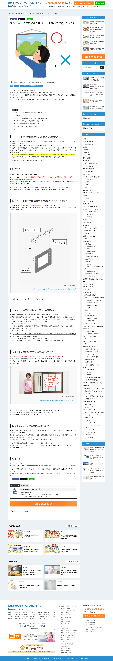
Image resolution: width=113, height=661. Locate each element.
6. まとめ (16, 129)
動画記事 (86, 220)
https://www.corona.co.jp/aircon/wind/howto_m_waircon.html (58, 400)
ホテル (85, 289)
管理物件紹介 (87, 346)
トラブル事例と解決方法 (91, 302)
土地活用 (86, 385)
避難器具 (87, 264)
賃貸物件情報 (88, 362)
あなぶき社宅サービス (67, 650)
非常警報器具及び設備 (91, 273)
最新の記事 (25, 485)
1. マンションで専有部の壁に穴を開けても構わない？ (30, 112)
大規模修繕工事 (89, 305)
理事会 (87, 184)
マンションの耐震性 (89, 163)
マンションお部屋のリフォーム (92, 365)
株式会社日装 (64, 628)
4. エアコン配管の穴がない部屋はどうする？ (27, 123)
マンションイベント (90, 313)
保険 (86, 310)
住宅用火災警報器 (88, 295)
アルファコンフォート (90, 193)
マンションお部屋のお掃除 (91, 383)
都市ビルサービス (65, 612)
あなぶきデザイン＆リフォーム (69, 630)
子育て (87, 374)
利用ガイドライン (90, 629)
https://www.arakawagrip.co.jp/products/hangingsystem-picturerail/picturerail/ (53, 289)
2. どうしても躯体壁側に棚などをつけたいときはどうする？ (32, 118)
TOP (9, 13)
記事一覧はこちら (72, 526)
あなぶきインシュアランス (68, 632)
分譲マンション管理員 (90, 324)
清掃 (84, 152)
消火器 (87, 244)
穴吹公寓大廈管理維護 (67, 644)
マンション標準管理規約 (90, 177)
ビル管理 (86, 198)
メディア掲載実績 (90, 432)
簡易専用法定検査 (90, 171)
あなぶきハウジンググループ (92, 412)
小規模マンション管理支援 (92, 300)
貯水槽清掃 (86, 158)
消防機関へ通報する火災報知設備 (94, 266)
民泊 (84, 204)
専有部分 (87, 182)
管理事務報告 (87, 144)
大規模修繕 (86, 141)
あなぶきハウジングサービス (68, 608)
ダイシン (63, 626)
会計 (86, 308)
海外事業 (86, 222)
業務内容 (86, 187)
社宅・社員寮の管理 (89, 206)
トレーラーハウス (91, 422)
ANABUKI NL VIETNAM (67, 652)
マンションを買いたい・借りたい (93, 341)
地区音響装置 (90, 251)
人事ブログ (86, 284)
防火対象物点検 (88, 169)
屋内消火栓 (88, 259)
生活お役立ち (23, 85)
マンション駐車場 (90, 211)
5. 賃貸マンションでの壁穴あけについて (26, 126)
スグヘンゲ (86, 201)
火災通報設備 (90, 271)
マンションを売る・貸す (73, 6)
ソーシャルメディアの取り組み (93, 627)
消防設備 (86, 241)
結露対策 (86, 150)
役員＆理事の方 (89, 318)
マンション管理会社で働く (91, 396)
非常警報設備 (90, 276)
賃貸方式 (87, 214)
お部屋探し (88, 331)
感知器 (88, 248)
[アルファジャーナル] (31, 625)
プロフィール (15, 485)
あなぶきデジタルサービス (68, 637)
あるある (86, 239)
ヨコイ (87, 420)
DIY (12, 85)
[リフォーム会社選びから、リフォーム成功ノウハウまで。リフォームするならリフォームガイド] (31, 648)
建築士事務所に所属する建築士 (93, 377)
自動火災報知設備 (90, 246)
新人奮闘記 (86, 399)
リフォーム (86, 166)
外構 (84, 195)
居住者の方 (88, 320)
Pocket (26, 511)
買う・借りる (86, 6)
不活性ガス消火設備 (90, 256)
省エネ (87, 372)
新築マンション (88, 236)
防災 (84, 160)
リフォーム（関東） (90, 357)
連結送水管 (88, 254)
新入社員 (86, 174)
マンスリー (86, 287)
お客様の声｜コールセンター (19, 13)
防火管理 (86, 190)
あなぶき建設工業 (65, 621)
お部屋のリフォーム (98, 6)
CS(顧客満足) (88, 434)
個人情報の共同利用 (91, 624)
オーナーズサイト (88, 409)
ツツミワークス (65, 623)
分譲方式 (87, 217)
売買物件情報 (88, 359)
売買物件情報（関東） (91, 349)
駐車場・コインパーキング (91, 209)
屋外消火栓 (88, 261)
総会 (84, 139)
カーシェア (88, 429)
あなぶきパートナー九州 (67, 635)
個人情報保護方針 (90, 622)
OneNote (87, 417)
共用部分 (87, 179)
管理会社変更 (88, 315)
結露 (84, 147)
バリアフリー (88, 369)
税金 (84, 225)
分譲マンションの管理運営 (56, 6)
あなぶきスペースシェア (91, 415)
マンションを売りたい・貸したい (93, 336)
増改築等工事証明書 (90, 380)
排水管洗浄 (88, 155)
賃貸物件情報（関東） (91, 351)
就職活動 (86, 292)
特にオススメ (87, 407)
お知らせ (16, 85)
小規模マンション (88, 228)
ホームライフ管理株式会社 (68, 610)
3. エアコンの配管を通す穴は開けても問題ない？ (28, 121)
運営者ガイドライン (91, 631)
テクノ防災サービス (66, 617)
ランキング (86, 404)
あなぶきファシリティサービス (69, 615)
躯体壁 (18, 115)
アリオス (63, 619)
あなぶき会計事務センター (68, 648)
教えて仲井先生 (88, 401)
